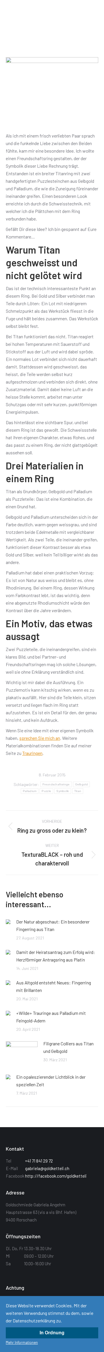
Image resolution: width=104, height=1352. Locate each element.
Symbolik (62, 791)
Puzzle (46, 791)
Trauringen (32, 753)
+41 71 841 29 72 (39, 1160)
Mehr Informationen (22, 1342)
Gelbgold (81, 784)
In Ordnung (52, 1332)
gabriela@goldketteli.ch (47, 1168)
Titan (77, 791)
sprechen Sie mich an (39, 738)
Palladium (30, 791)
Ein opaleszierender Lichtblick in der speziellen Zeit (51, 1080)
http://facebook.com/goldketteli (56, 1176)
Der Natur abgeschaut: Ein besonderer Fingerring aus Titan (53, 925)
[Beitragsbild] (8, 921)
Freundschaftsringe (56, 784)
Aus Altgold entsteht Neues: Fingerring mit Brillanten (53, 986)
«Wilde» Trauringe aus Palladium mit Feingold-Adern (51, 1016)
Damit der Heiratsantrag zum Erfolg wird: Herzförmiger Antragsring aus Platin (55, 955)
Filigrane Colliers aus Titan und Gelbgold (68, 1047)
